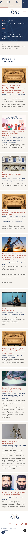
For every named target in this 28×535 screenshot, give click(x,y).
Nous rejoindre (11, 3)
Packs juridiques (18, 3)
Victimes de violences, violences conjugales (12, 141)
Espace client (25, 3)
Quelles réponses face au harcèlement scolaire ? (10, 310)
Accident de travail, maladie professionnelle (12, 396)
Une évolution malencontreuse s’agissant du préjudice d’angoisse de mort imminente (13, 212)
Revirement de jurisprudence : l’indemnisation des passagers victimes (11, 175)
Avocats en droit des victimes (14, 35)
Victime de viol (9, 140)
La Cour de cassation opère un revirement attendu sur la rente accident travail (12, 390)
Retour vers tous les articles (9, 20)
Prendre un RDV (4, 3)
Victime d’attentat (6, 221)
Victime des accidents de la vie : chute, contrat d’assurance (13, 218)
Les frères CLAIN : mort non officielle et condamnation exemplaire (14, 493)
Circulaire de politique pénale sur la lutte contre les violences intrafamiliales (13, 133)
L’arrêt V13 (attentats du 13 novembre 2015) (10, 442)
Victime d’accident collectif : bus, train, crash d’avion (12, 222)
